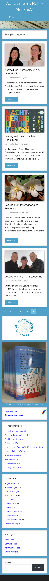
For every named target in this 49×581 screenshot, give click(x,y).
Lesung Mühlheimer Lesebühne (23, 276)
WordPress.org (11, 552)
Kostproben (10, 495)
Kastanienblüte (11, 459)
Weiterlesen (12, 99)
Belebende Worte (12, 443)
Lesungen (9, 499)
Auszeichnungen (12, 491)
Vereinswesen (11, 516)
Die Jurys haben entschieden (17, 435)
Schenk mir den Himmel (15, 431)
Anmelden (9, 540)
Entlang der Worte (13, 467)
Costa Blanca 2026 (13, 463)
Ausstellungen (11, 487)
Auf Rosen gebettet (13, 455)
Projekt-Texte (10, 503)
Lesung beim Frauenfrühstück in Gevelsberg (24, 447)
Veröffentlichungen (13, 520)
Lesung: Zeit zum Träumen (16, 451)
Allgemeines (10, 483)
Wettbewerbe (11, 524)
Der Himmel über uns (14, 439)
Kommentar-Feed (12, 548)
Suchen (8, 563)
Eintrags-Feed (11, 544)
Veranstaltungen (12, 512)
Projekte (8, 507)
